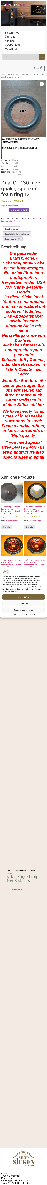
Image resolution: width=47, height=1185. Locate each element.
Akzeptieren (23, 597)
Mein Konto (11, 49)
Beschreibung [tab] (11, 229)
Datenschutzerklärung (19, 614)
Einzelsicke (37, 218)
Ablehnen (23, 603)
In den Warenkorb (19, 210)
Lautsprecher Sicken (15, 74)
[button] (43, 572)
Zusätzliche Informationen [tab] (17, 234)
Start (3, 74)
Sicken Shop (12, 32)
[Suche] (42, 57)
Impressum (32, 614)
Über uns (10, 36)
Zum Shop (16, 889)
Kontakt (9, 40)
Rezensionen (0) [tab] (12, 239)
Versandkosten (12, 206)
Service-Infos (12, 44)
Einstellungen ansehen (23, 610)
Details (6, 527)
